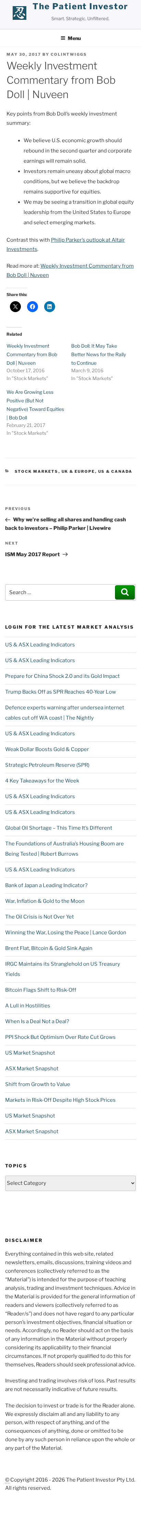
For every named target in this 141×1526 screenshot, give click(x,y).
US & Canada (115, 471)
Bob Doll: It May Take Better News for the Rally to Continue (98, 354)
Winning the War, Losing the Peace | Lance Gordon (65, 932)
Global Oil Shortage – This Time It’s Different (58, 828)
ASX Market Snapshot (32, 1069)
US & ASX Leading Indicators (40, 645)
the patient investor (80, 6)
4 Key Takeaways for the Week (42, 781)
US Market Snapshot (30, 1053)
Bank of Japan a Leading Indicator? (46, 885)
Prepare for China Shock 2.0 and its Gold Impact (62, 676)
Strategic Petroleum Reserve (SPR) (47, 765)
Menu (74, 38)
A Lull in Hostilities (27, 1006)
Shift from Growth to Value (37, 1084)
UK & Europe (78, 471)
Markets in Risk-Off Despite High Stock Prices (60, 1100)
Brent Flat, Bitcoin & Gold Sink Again (48, 948)
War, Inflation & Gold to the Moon (45, 901)
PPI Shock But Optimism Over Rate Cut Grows (60, 1037)
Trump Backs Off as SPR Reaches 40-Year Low (60, 692)
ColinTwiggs (69, 54)
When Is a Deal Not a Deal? (37, 1021)
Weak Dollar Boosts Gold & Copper (47, 749)
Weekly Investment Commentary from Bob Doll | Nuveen (32, 354)
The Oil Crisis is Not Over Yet (39, 917)
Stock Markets (37, 471)
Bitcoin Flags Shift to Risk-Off (40, 990)
